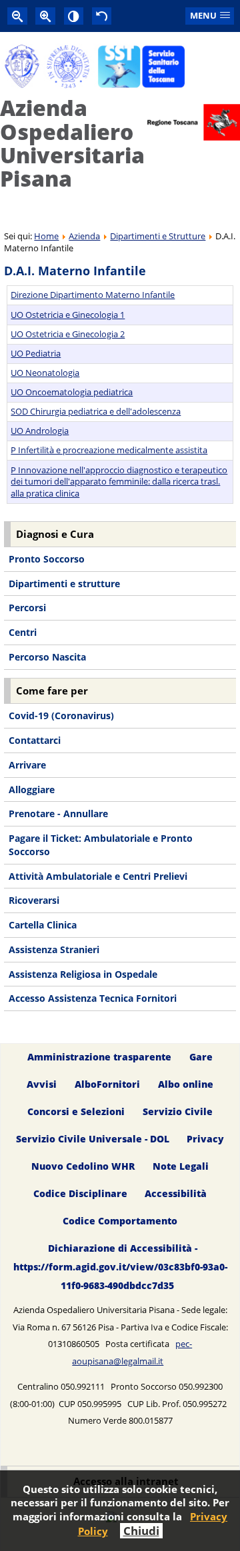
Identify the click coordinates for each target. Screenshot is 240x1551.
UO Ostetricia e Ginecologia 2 (68, 334)
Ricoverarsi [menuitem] (34, 900)
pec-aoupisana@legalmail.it (132, 1352)
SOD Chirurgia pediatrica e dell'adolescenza (96, 411)
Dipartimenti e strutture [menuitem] (64, 583)
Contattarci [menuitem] (35, 740)
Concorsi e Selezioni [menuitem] (76, 1111)
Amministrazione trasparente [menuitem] (99, 1056)
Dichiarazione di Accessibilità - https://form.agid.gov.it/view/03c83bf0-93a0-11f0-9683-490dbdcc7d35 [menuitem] (120, 1267)
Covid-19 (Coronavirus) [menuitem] (61, 715)
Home (46, 236)
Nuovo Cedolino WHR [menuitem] (83, 1166)
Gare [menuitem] (201, 1056)
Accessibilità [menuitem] (176, 1193)
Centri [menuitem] (23, 632)
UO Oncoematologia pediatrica (72, 392)
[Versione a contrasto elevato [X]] (74, 15)
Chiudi (141, 1530)
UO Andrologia (40, 431)
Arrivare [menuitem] (27, 765)
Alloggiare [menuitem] (32, 789)
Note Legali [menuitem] (181, 1166)
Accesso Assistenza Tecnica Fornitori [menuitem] (93, 998)
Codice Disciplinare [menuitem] (80, 1193)
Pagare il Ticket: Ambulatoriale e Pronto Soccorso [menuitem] (101, 845)
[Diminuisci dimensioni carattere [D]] (17, 15)
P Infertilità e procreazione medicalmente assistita (109, 450)
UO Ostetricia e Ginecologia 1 (68, 315)
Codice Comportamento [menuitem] (120, 1220)
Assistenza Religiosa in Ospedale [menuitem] (83, 974)
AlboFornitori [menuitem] (107, 1084)
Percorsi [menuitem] (27, 607)
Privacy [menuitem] (205, 1138)
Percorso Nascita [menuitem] (47, 657)
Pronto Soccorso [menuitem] (47, 559)
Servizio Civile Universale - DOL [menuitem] (92, 1138)
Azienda (84, 236)
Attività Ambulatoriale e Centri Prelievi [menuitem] (98, 876)
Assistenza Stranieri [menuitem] (54, 949)
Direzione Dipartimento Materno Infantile (93, 295)
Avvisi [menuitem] (42, 1084)
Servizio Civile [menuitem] (178, 1111)
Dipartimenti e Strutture (157, 236)
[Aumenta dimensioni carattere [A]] (45, 15)
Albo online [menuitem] (185, 1084)
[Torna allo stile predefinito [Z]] (102, 15)
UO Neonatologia (45, 373)
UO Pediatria (36, 353)
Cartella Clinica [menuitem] (43, 924)
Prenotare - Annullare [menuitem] (58, 813)
